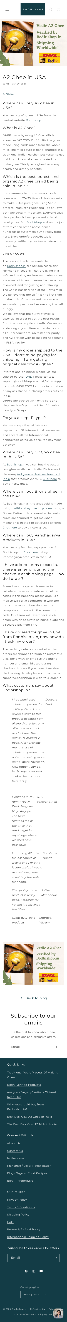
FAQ (10, 1222)
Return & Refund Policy (23, 1229)
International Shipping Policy (28, 1237)
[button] (7, 9)
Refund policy (37, 1309)
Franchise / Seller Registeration (29, 1165)
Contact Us (15, 1150)
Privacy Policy (17, 1199)
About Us (13, 1143)
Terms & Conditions (21, 1207)
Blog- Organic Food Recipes (27, 1173)
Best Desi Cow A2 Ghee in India (29, 1116)
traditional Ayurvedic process (32, 508)
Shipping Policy (18, 1214)
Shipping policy (46, 1314)
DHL (29, 376)
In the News (15, 1158)
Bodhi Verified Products (24, 1084)
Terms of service (25, 1314)
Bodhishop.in (35, 120)
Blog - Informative (20, 1180)
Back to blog (36, 998)
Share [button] (10, 94)
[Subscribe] (56, 1047)
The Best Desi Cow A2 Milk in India (32, 1124)
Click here (50, 479)
